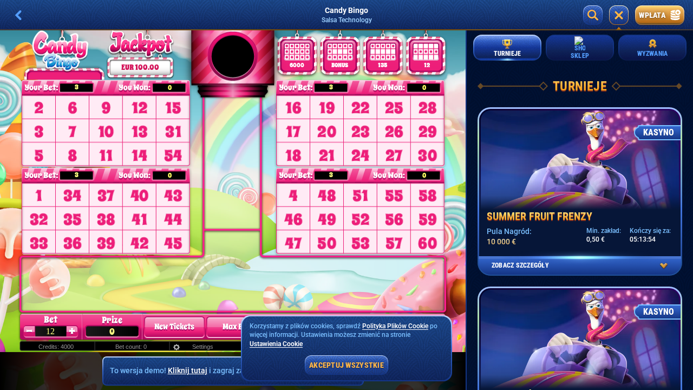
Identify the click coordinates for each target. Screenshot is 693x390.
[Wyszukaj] (593, 15)
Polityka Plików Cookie (395, 326)
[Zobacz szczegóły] (663, 266)
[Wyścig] (619, 15)
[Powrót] (18, 15)
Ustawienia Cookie (276, 344)
